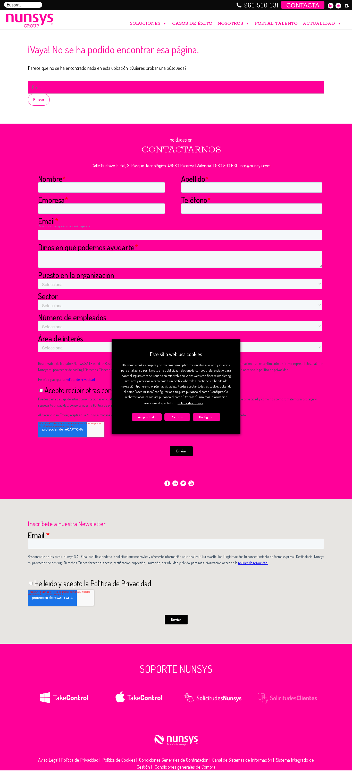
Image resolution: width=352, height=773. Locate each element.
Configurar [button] (206, 417)
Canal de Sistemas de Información (242, 760)
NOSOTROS (230, 23)
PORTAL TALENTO (276, 23)
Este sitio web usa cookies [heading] (176, 354)
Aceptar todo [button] (146, 417)
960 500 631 (261, 5)
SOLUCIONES (145, 23)
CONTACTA (302, 5)
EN (347, 5)
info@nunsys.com (255, 165)
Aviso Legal (48, 760)
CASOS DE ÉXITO (192, 23)
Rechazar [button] (177, 417)
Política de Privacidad (79, 760)
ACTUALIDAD (319, 23)
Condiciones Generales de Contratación (173, 760)
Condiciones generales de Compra (185, 767)
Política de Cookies (118, 760)
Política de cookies (190, 403)
